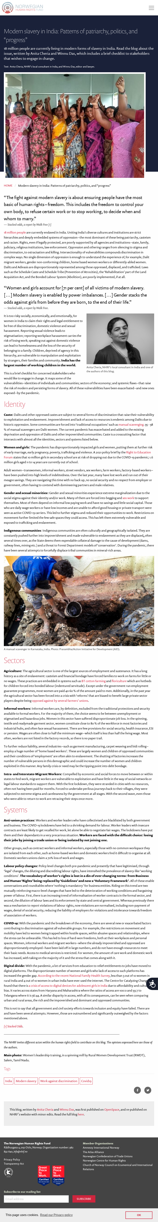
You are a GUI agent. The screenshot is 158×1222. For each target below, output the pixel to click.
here (81, 1114)
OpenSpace (111, 1109)
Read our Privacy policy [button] (56, 1215)
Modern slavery (26, 1081)
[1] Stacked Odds (13, 1026)
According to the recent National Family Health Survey (74, 975)
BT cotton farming (94, 681)
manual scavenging (131, 424)
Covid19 (86, 1081)
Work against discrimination (58, 1081)
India (8, 1081)
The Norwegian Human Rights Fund (27, 1143)
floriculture (119, 681)
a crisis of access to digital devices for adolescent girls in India (68, 985)
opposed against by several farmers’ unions (60, 700)
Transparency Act (14, 1163)
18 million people (15, 232)
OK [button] (139, 1215)
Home (8, 185)
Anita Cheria (45, 1109)
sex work (128, 498)
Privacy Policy (12, 1159)
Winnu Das (67, 1109)
